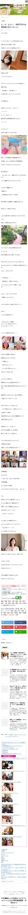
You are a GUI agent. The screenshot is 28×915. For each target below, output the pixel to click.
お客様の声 (5, 750)
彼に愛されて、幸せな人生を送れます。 (11, 815)
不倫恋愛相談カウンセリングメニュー (12, 745)
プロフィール (4, 855)
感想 (2, 857)
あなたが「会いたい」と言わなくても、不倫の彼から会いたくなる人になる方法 (18, 688)
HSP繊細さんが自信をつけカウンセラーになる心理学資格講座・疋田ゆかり (14, 900)
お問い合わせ (11, 894)
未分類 (3, 639)
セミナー (3, 854)
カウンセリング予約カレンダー (10, 749)
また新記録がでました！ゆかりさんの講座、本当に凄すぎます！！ (18, 671)
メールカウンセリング (8, 747)
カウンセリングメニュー (7, 852)
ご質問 (3, 851)
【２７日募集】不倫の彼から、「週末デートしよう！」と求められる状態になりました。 (18, 654)
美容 (2, 862)
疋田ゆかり (9, 642)
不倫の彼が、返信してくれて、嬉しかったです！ (13, 771)
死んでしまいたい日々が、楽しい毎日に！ (12, 782)
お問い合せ (5, 752)
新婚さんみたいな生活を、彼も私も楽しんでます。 (14, 825)
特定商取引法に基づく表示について (11, 753)
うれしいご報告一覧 (16, 592)
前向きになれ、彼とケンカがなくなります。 (12, 836)
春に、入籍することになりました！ (10, 804)
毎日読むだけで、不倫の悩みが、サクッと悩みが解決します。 (17, 704)
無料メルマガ (4, 860)
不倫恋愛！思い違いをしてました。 (10, 793)
